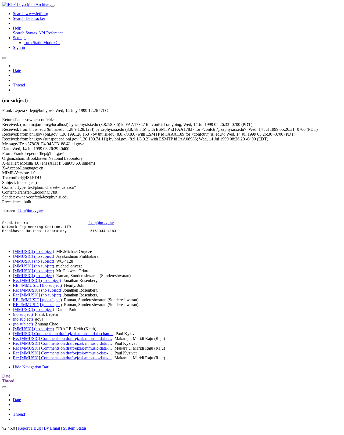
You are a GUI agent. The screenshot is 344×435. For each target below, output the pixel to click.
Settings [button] (19, 37)
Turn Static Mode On (42, 42)
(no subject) (23, 314)
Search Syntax (25, 33)
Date (17, 70)
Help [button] (17, 28)
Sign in (19, 47)
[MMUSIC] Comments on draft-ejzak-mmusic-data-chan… (63, 333)
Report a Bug (29, 428)
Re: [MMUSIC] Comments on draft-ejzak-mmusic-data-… (62, 338)
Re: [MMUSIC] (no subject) (37, 280)
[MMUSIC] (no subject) (33, 251)
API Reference (50, 33)
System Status (75, 428)
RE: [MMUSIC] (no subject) (37, 285)
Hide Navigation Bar (30, 367)
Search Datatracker (29, 18)
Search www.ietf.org (30, 13)
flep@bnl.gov (30, 211)
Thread (19, 85)
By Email (52, 428)
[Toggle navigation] (52, 6)
